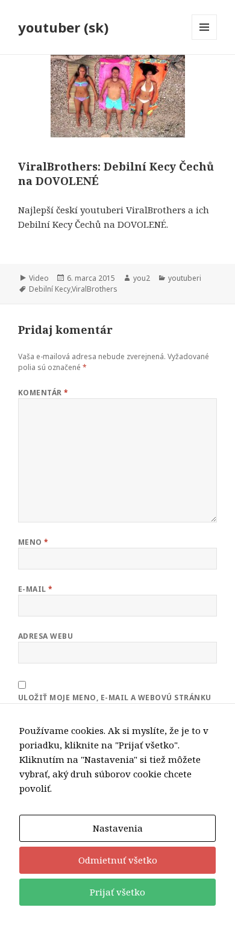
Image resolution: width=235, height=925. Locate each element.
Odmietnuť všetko (117, 860)
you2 (141, 278)
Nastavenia (118, 828)
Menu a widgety (204, 39)
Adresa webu (45, 636)
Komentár (43, 392)
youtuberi (184, 278)
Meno (33, 542)
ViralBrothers (95, 289)
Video (39, 278)
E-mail (35, 589)
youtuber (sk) (63, 27)
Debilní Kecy (49, 289)
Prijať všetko (117, 892)
